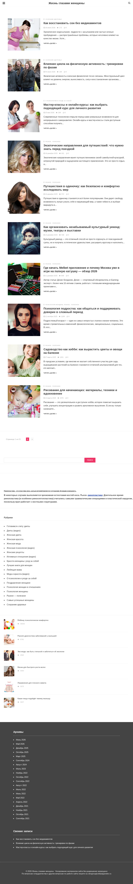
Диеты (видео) (14, 531)
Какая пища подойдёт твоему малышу (34, 698)
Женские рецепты (15, 552)
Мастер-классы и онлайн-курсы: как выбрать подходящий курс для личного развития (76, 106)
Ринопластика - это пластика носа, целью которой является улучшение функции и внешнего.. (40, 491)
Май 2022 (20, 798)
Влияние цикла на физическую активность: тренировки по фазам (45, 843)
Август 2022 (21, 785)
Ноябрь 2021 (21, 810)
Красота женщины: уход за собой (23, 561)
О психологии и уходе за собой (58, 100)
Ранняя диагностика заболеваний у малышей (37, 636)
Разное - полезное (53, 141)
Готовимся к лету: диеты (18, 526)
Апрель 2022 (21, 802)
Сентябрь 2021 (22, 818)
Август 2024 (21, 764)
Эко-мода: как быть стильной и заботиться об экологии (41, 651)
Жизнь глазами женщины (67, 3)
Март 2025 (20, 756)
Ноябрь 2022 (21, 773)
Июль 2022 (21, 789)
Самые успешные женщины (20, 600)
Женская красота (15, 539)
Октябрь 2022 (22, 777)
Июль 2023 (21, 769)
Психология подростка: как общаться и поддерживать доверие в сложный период (82, 310)
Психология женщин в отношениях (24, 587)
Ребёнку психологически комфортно (33, 620)
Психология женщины (54, 304)
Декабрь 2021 (22, 806)
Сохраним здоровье (53, 19)
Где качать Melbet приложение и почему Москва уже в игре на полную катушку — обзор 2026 (81, 269)
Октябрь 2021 (22, 814)
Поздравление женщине (18, 583)
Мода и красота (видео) (18, 574)
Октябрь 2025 (22, 752)
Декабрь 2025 (22, 748)
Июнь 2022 (21, 793)
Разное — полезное (16, 596)
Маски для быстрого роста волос (32, 667)
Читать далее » (50, 43)
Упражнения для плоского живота (32, 683)
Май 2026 (20, 744)
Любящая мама (14, 570)
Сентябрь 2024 (22, 760)
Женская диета (14, 535)
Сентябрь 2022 (22, 781)
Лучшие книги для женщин (19, 565)
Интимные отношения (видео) (21, 557)
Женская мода (14, 544)
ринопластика (95, 495)
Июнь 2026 (21, 740)
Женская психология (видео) (21, 548)
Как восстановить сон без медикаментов (72, 23)
